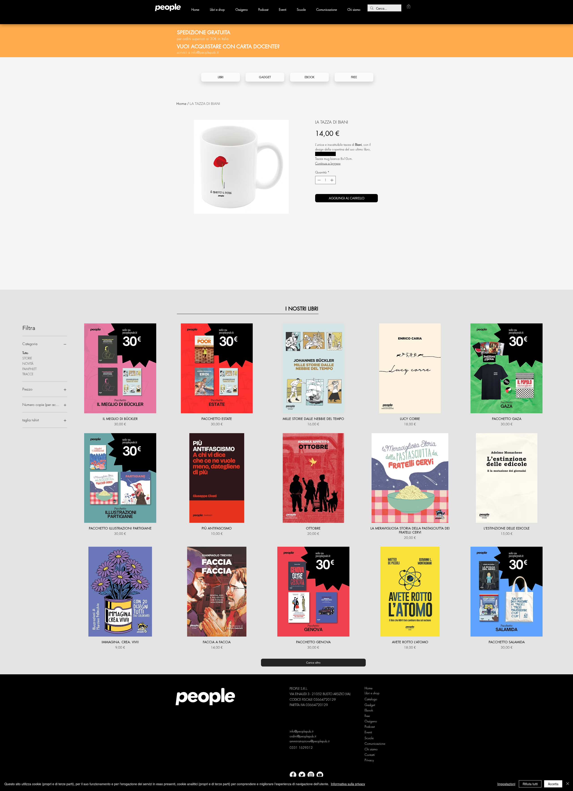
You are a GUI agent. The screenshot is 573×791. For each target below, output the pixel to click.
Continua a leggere (327, 163)
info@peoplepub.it (204, 52)
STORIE (27, 358)
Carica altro (313, 662)
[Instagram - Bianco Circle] (311, 775)
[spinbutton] (325, 180)
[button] (408, 6)
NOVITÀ (27, 363)
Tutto (25, 353)
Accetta (553, 784)
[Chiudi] (567, 783)
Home (181, 103)
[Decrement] (318, 180)
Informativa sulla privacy (348, 784)
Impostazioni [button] (506, 784)
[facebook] (293, 775)
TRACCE (27, 374)
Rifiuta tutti (530, 784)
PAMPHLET (29, 369)
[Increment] (332, 180)
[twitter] (302, 775)
